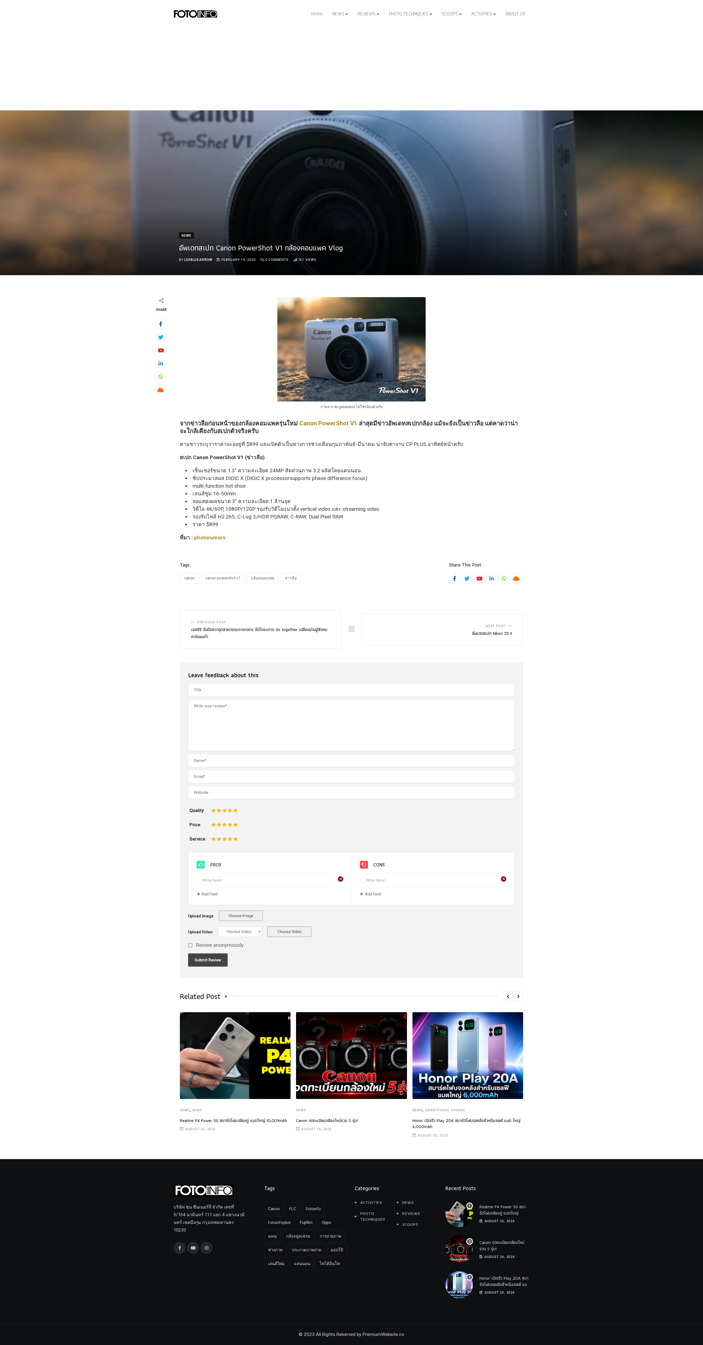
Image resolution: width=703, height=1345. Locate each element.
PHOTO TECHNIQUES (408, 14)
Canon (189, 578)
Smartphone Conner (445, 1110)
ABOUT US (515, 14)
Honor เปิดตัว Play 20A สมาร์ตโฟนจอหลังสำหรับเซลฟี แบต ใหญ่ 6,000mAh (466, 1123)
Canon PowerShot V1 (328, 423)
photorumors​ (209, 537)
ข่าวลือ (291, 578)
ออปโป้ (337, 1250)
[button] (508, 996)
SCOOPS (450, 14)
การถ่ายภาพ (330, 1236)
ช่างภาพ (275, 1250)
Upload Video (200, 932)
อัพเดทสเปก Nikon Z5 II (492, 633)
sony (272, 1236)
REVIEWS (366, 14)
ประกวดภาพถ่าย (306, 1250)
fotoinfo (313, 1208)
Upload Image (200, 916)
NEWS (338, 14)
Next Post (496, 626)
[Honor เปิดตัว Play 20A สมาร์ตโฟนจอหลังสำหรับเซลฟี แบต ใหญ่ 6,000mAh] (459, 1285)
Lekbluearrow (198, 260)
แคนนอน (302, 1263)
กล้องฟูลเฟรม (298, 1236)
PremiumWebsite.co (383, 1334)
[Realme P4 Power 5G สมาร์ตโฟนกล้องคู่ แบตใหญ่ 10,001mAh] (459, 1213)
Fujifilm (306, 1222)
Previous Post (211, 622)
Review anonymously (220, 945)
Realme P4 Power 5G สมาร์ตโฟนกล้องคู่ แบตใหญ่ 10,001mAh (233, 1120)
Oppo (326, 1222)
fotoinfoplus (279, 1222)
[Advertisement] (351, 69)
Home (317, 14)
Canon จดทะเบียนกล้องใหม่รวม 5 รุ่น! (327, 1120)
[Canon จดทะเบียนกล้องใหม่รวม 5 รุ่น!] (459, 1249)
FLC (292, 1208)
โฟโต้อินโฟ (329, 1263)
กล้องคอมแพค (262, 578)
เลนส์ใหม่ (276, 1263)
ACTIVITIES (481, 14)
